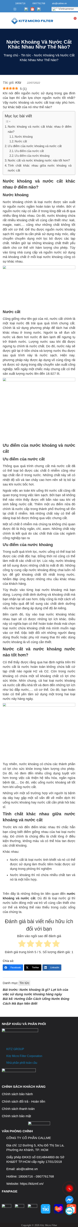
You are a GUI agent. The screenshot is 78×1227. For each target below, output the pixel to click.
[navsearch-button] (59, 20)
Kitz (18, 82)
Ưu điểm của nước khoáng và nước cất (35, 146)
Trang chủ (11, 55)
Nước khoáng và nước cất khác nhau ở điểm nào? (39, 129)
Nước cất (21, 141)
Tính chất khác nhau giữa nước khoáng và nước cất (39, 168)
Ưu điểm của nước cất (29, 151)
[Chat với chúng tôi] (69, 1200)
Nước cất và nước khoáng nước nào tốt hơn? (39, 160)
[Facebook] (4, 9)
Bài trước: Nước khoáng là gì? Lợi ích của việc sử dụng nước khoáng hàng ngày (35, 992)
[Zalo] (14, 9)
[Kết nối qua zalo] (69, 1211)
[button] (3, 20)
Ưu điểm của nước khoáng (32, 155)
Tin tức (26, 55)
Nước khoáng (24, 136)
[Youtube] (9, 9)
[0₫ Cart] (74, 21)
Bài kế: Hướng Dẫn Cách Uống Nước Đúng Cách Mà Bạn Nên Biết (36, 1001)
